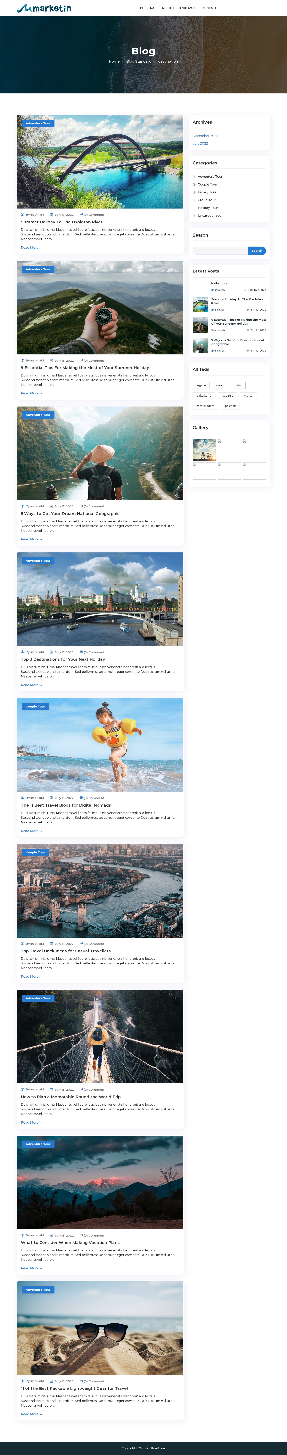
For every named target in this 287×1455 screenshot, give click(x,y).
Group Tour (207, 200)
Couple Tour (35, 706)
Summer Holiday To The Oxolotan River (61, 222)
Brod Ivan (187, 8)
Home (114, 61)
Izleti (166, 8)
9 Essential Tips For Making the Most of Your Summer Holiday (85, 367)
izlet (239, 385)
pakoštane (203, 395)
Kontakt (209, 8)
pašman (230, 406)
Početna (147, 8)
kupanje (227, 395)
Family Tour (207, 192)
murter (249, 395)
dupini (220, 385)
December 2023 (205, 136)
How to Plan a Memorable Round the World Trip (71, 1097)
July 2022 (200, 143)
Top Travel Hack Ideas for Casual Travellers (66, 951)
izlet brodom (205, 406)
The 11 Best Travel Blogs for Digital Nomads (66, 805)
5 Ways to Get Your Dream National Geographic (70, 513)
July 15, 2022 (64, 215)
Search (200, 235)
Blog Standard (139, 61)
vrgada (201, 385)
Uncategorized (209, 215)
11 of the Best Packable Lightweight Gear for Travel (74, 1388)
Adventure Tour (38, 123)
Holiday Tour (208, 208)
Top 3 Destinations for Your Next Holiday (63, 659)
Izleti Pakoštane (155, 1448)
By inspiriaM (34, 214)
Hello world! (220, 283)
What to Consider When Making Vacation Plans (70, 1242)
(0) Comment (94, 215)
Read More (30, 247)
